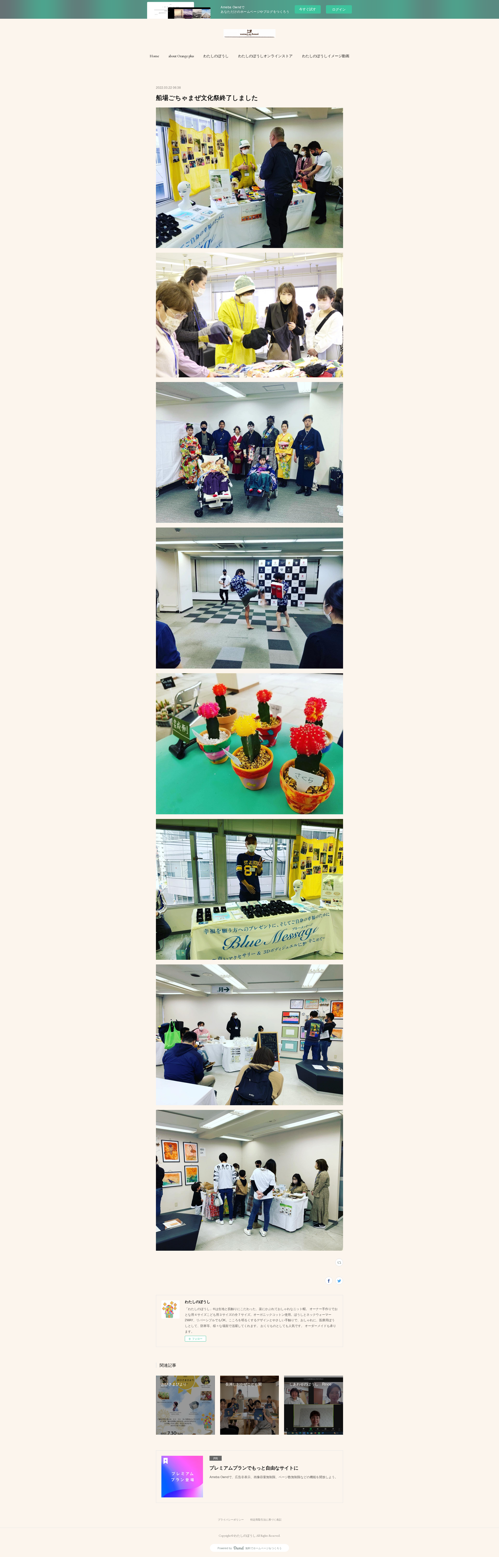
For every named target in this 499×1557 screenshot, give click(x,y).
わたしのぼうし (216, 56)
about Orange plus (181, 56)
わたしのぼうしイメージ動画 (325, 56)
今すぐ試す (307, 9)
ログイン (339, 9)
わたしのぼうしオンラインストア (265, 56)
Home (154, 56)
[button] (154, 56)
